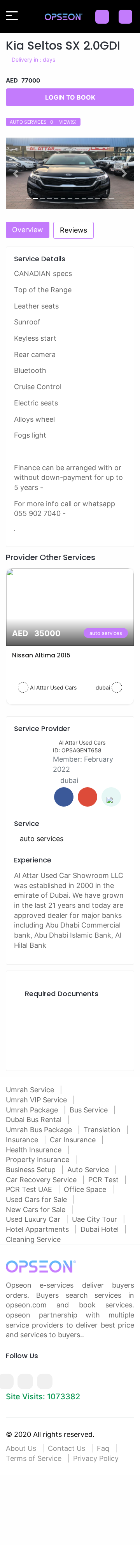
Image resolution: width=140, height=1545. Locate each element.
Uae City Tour (95, 1219)
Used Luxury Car (34, 1219)
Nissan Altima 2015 (41, 655)
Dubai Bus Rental (34, 1120)
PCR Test (104, 1180)
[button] (15, 173)
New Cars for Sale (36, 1209)
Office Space (86, 1189)
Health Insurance (34, 1150)
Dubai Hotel (100, 1229)
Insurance (23, 1140)
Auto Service (89, 1170)
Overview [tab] (27, 230)
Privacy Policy (96, 1458)
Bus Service (90, 1110)
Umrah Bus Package (40, 1130)
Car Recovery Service (42, 1180)
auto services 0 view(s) (43, 122)
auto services (105, 633)
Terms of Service (33, 1458)
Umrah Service (31, 1090)
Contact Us (66, 1448)
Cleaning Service (33, 1239)
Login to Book (70, 97)
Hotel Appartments (38, 1229)
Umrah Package (33, 1110)
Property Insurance (38, 1159)
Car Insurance (74, 1140)
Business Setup (32, 1170)
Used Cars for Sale (37, 1199)
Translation (103, 1130)
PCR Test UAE (30, 1189)
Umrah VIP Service (37, 1100)
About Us (21, 1448)
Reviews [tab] (73, 230)
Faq (103, 1448)
